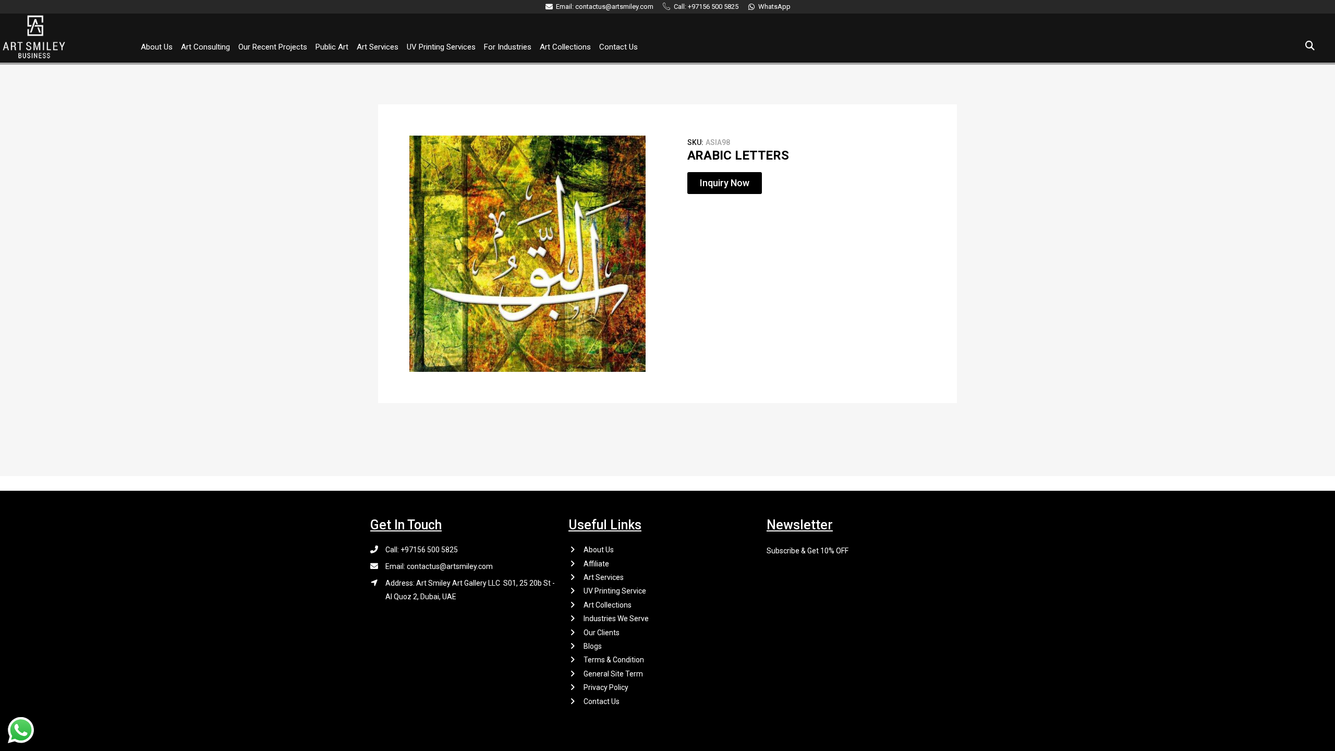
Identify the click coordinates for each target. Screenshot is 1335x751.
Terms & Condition (614, 660)
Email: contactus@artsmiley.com (439, 566)
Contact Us (618, 47)
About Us (157, 47)
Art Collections (565, 47)
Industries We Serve (616, 618)
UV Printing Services (441, 47)
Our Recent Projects (272, 47)
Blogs (593, 646)
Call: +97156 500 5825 (421, 550)
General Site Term (613, 674)
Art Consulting (205, 47)
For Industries (507, 47)
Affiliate (596, 564)
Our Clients (602, 632)
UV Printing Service (615, 591)
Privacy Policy (606, 687)
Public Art (331, 47)
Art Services (377, 47)
